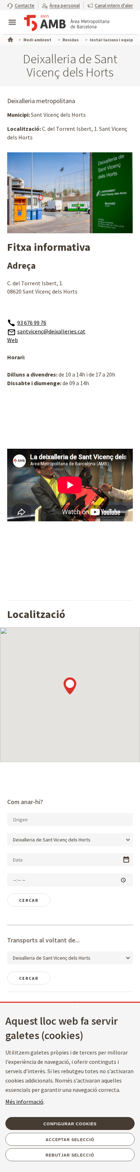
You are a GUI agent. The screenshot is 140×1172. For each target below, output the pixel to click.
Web (12, 339)
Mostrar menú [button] (12, 16)
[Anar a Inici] (9, 38)
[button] (20, 5)
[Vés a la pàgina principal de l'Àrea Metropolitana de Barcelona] (67, 23)
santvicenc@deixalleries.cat (51, 331)
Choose (126, 859)
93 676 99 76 (31, 322)
